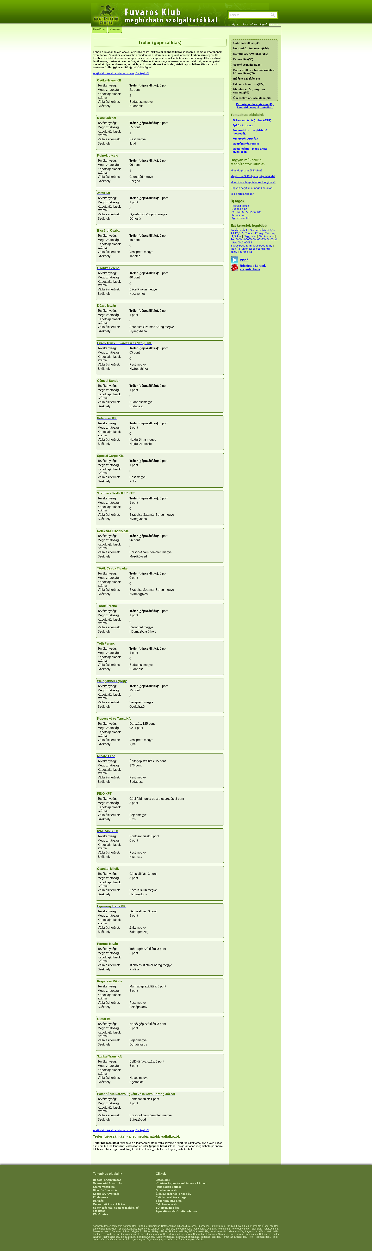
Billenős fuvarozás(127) (248, 84)
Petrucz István (240, 205)
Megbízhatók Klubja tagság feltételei (253, 176)
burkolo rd (245, 251)
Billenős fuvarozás (105, 1190)
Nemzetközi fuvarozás (107, 1183)
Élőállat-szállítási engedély (173, 1193)
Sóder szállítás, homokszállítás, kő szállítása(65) (254, 72)
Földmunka (100, 1197)
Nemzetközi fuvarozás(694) (251, 48)
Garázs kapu (267, 236)
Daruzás (98, 1200)
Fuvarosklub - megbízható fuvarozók (249, 132)
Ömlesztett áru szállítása (109, 1204)
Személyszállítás (104, 1186)
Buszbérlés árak (166, 1190)
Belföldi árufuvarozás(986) (250, 53)
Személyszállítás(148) (247, 64)
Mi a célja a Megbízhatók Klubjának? (253, 182)
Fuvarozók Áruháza (245, 138)
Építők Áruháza (242, 125)
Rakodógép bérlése (169, 1186)
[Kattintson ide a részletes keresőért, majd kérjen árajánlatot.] (234, 270)
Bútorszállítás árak (168, 1207)
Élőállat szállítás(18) (246, 78)
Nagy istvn (250, 236)
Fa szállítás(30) (243, 59)
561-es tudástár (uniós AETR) (251, 120)
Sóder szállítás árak (169, 1200)
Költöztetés (100, 1214)
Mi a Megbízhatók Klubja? (246, 170)
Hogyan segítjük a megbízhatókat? (252, 187)
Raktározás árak (166, 1204)
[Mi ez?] (234, 262)
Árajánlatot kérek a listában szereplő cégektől (121, 73)
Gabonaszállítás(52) (246, 43)
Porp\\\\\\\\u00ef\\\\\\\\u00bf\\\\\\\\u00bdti (254, 239)
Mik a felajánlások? (242, 193)
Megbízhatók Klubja (245, 143)
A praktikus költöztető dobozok (176, 1211)
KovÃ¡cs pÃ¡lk (239, 230)
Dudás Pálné (239, 208)
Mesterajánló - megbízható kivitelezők (250, 150)
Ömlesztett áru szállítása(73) (252, 97)
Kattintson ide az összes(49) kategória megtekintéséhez (255, 106)
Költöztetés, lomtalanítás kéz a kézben (181, 1183)
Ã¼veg (258, 233)
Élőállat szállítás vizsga (171, 1197)
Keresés (115, 29)
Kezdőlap (99, 29)
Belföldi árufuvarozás (107, 1179)
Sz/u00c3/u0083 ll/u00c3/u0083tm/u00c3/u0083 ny (251, 244)
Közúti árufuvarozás (106, 1193)
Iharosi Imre (239, 215)
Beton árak (163, 1179)
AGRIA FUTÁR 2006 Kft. (246, 211)
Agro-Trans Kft (240, 218)
